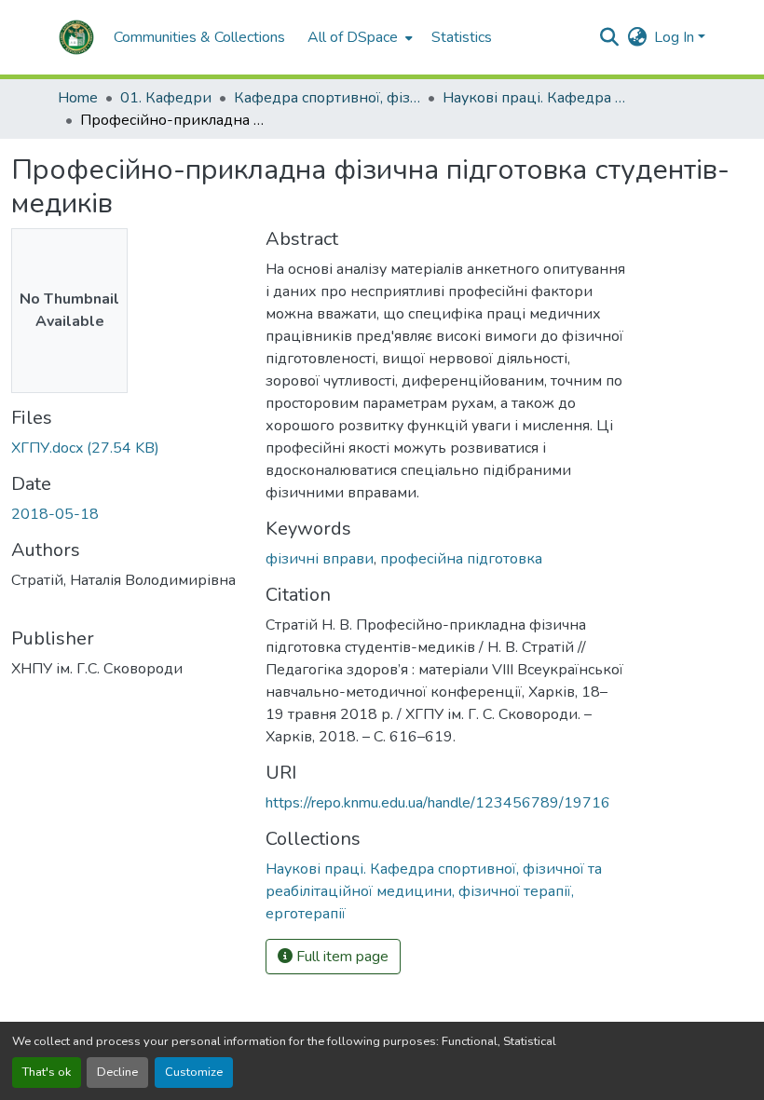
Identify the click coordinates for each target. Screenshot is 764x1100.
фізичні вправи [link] (320, 559)
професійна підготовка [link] (461, 559)
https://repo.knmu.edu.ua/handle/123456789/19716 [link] (438, 803)
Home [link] (78, 98)
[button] (76, 37)
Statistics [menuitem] (461, 37)
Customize (194, 1072)
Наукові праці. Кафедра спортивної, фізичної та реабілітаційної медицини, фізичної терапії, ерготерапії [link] (536, 98)
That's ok (46, 1072)
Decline (117, 1072)
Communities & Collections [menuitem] (199, 37)
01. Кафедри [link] (165, 98)
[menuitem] (358, 37)
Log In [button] (676, 37)
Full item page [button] (341, 956)
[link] (127, 448)
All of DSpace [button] (352, 37)
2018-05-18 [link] (55, 514)
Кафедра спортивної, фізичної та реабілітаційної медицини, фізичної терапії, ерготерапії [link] (327, 98)
